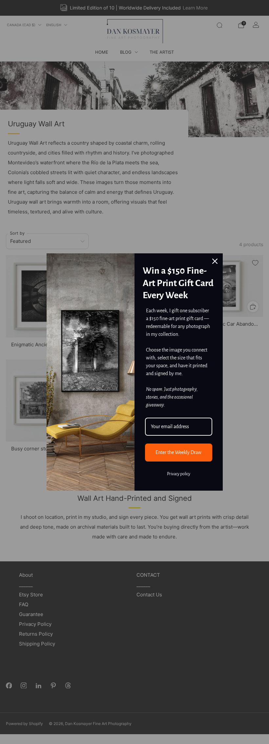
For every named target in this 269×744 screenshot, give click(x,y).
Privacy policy (178, 474)
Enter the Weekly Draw (178, 452)
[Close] (215, 261)
